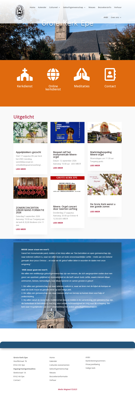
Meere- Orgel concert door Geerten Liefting (65, 207)
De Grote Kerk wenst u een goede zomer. (102, 205)
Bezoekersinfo (104, 7)
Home (32, 7)
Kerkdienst (25, 86)
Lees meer (21, 169)
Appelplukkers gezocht (28, 152)
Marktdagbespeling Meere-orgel (101, 153)
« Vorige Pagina (21, 240)
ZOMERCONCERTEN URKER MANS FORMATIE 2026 (30, 210)
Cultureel (53, 7)
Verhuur (118, 7)
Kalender (42, 7)
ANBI (106, 17)
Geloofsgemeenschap (73, 7)
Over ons (115, 17)
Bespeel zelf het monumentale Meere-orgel (65, 154)
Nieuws (92, 7)
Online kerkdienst (53, 87)
